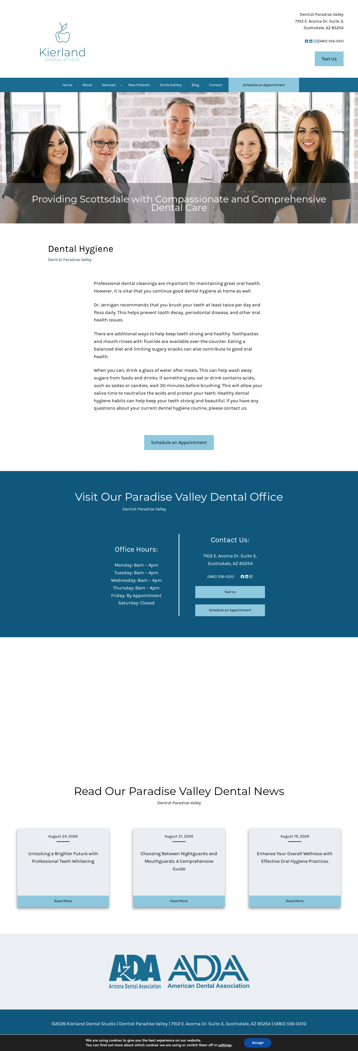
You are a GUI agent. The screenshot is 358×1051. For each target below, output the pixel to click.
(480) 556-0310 (331, 41)
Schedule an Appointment (179, 442)
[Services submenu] (121, 85)
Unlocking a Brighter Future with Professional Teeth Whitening (63, 857)
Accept (257, 1042)
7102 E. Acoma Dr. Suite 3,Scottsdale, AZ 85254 (319, 21)
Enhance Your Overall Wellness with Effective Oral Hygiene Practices (295, 857)
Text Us (329, 59)
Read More (63, 901)
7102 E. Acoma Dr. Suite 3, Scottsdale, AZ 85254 (221, 1024)
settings (225, 1045)
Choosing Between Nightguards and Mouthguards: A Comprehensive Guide (178, 861)
